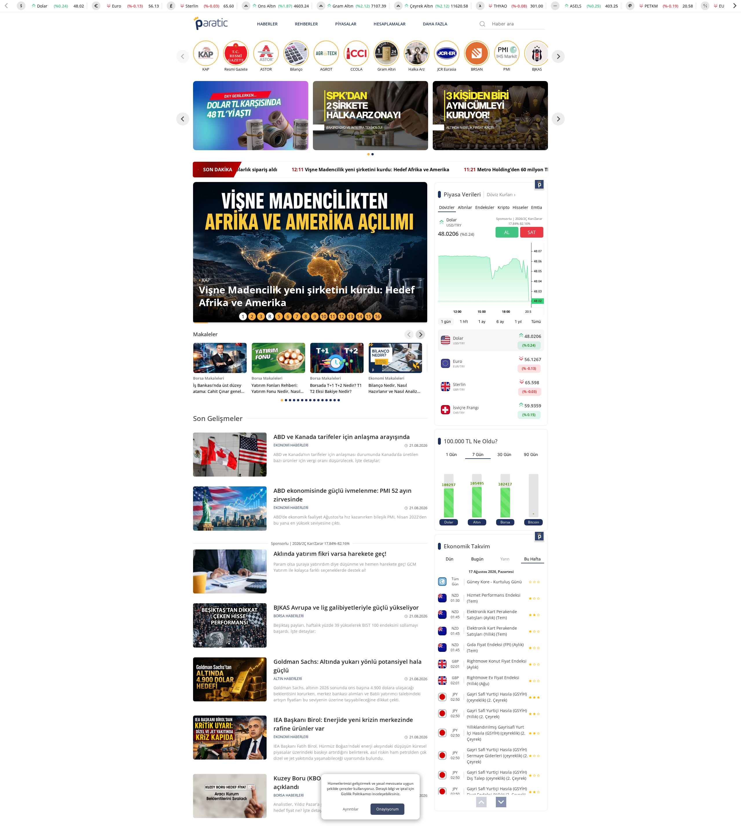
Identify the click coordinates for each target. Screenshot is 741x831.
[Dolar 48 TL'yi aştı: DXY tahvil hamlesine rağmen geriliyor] (250, 115)
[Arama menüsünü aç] (482, 24)
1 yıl (518, 321)
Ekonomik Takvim (467, 546)
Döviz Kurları (500, 194)
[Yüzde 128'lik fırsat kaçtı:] (490, 115)
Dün (449, 558)
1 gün (446, 321)
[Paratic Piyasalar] (539, 184)
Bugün (477, 558)
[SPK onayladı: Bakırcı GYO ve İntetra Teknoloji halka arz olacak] (370, 115)
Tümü (536, 321)
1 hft (464, 321)
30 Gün (504, 454)
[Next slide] (734, 5)
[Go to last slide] (182, 119)
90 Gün (531, 454)
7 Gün (477, 454)
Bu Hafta (532, 558)
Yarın (504, 558)
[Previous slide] (6, 5)
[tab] (368, 154)
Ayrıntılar (350, 809)
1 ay (481, 321)
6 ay (500, 321)
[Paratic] (210, 24)
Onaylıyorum (387, 809)
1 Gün (451, 454)
